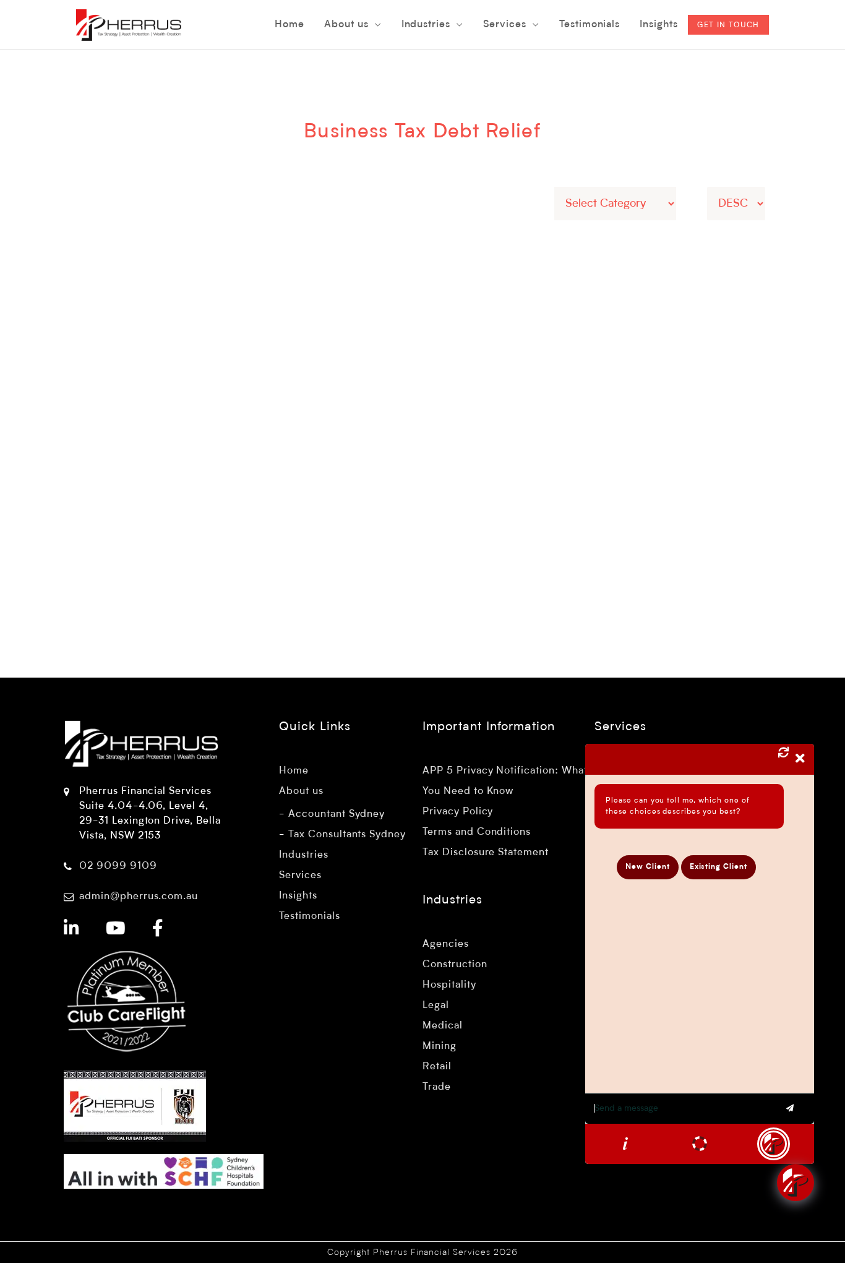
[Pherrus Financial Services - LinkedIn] (72, 930)
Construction (454, 965)
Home (294, 771)
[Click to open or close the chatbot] (795, 1182)
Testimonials (309, 916)
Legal (435, 1006)
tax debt (706, 493)
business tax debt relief (631, 493)
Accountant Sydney (336, 814)
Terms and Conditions (476, 832)
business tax (503, 508)
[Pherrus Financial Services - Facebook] (158, 930)
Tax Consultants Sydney (347, 835)
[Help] (625, 1143)
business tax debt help (525, 493)
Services (300, 876)
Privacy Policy (457, 812)
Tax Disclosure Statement (485, 853)
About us (301, 791)
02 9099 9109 (118, 866)
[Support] (699, 1143)
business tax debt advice (589, 508)
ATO (482, 479)
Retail (437, 1067)
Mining (439, 1046)
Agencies (445, 944)
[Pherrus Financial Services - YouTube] (116, 930)
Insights (298, 896)
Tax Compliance (579, 479)
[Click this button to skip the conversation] (773, 1144)
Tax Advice (518, 479)
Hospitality (449, 985)
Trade (436, 1087)
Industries (303, 855)
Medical (442, 1026)
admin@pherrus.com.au (138, 897)
